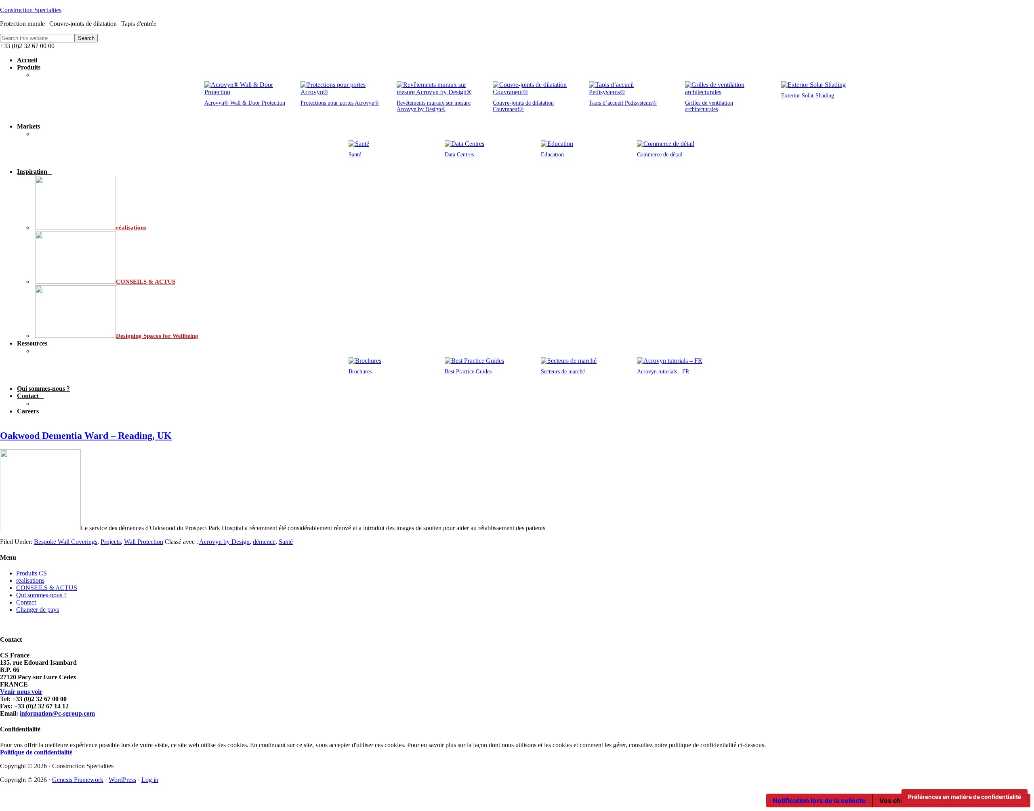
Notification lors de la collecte (819, 800)
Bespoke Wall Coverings (65, 541)
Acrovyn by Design (224, 541)
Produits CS (31, 573)
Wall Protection (143, 541)
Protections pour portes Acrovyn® (340, 103)
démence (264, 541)
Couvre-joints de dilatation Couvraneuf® (523, 106)
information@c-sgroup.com (57, 713)
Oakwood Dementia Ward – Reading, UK (86, 435)
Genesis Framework (77, 779)
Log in (149, 779)
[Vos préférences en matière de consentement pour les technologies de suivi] (965, 797)
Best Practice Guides (468, 372)
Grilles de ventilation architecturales (709, 106)
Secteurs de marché (563, 372)
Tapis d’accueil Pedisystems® (623, 103)
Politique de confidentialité (36, 752)
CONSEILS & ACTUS (46, 587)
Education (552, 155)
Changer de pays (37, 609)
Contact (26, 602)
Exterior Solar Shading (807, 96)
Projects (111, 541)
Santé (355, 155)
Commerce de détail (660, 155)
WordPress (122, 779)
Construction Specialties (30, 9)
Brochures (360, 372)
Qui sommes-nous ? (41, 595)
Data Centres (459, 155)
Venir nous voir (21, 691)
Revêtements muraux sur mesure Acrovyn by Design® (434, 106)
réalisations (30, 580)
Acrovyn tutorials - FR (663, 372)
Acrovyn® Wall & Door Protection (244, 103)
